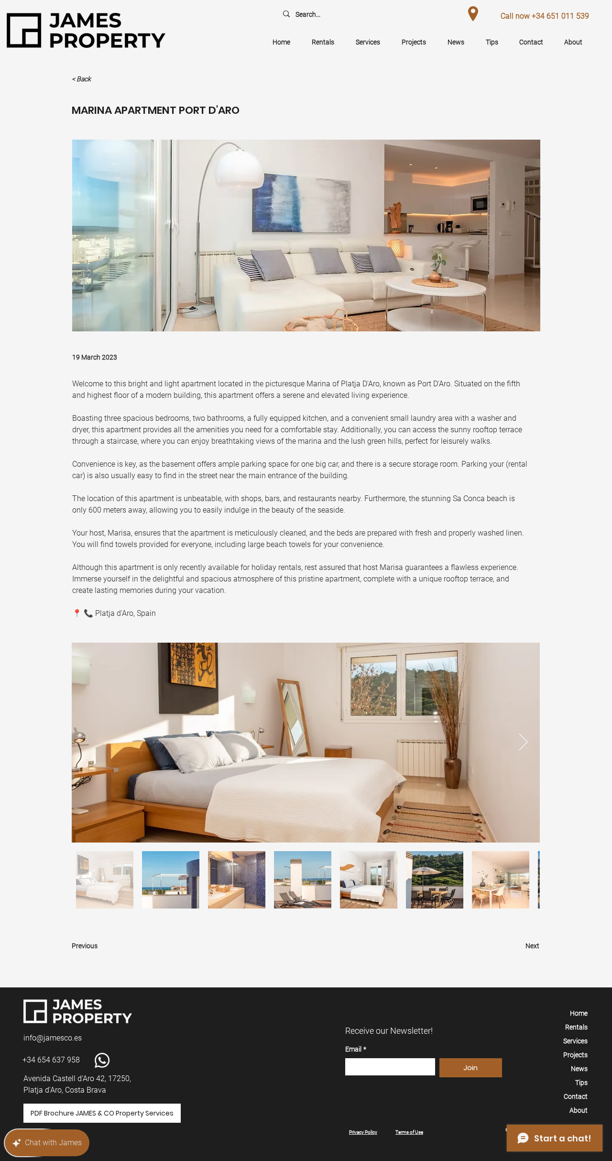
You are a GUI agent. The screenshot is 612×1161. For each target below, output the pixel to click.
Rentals (576, 1027)
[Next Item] (523, 743)
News (579, 1069)
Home (579, 1013)
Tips (581, 1082)
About (578, 1110)
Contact (576, 1096)
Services (575, 1041)
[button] (103, 79)
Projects (575, 1055)
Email (355, 1049)
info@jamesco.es (52, 1037)
